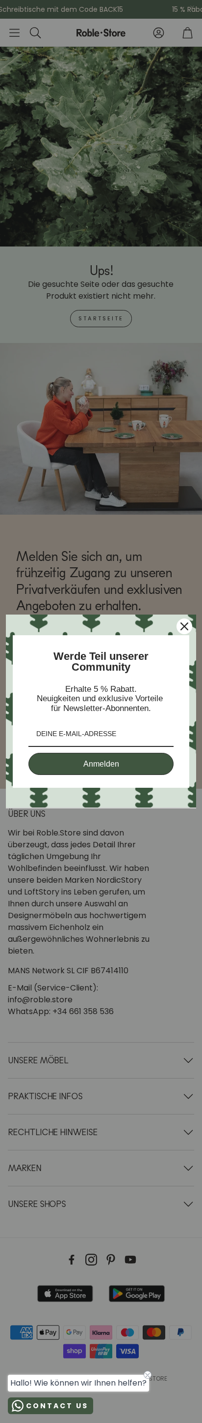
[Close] (184, 626)
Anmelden (101, 764)
